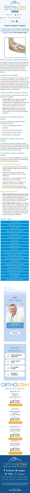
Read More (15, 332)
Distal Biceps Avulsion (15, 246)
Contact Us (12, 479)
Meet (15, 299)
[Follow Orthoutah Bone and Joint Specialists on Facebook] (9, 470)
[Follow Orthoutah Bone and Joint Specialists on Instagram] (20, 474)
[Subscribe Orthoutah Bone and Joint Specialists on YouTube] (9, 474)
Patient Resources (15, 349)
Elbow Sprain (14, 240)
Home (4, 477)
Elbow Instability (14, 276)
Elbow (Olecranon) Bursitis (15, 237)
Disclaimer (9, 477)
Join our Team (15, 11)
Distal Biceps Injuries (14, 273)
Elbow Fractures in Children (14, 255)
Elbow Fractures (14, 261)
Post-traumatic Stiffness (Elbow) (14, 279)
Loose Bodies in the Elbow (15, 267)
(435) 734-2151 (9, 14)
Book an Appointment (15, 404)
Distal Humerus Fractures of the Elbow (14, 252)
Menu (13, 21)
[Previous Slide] (13, 338)
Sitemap (19, 477)
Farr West (15, 409)
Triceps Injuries (15, 222)
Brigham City (15, 392)
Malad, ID (15, 441)
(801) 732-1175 (16, 418)
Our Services (21, 30)
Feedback (25, 477)
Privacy (14, 477)
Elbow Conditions (8, 32)
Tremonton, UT (15, 427)
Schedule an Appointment (16, 17)
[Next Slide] (15, 338)
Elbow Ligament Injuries (15, 225)
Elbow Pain (15, 249)
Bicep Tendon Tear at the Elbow (14, 231)
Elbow (28, 30)
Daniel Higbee (15, 325)
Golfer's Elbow (15, 243)
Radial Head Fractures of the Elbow (14, 258)
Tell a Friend (5, 479)
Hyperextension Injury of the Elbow (14, 264)
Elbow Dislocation (14, 234)
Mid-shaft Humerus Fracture (14, 270)
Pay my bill (5, 17)
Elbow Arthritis (15, 228)
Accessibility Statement (22, 479)
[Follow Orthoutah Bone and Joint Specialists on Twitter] (20, 470)
